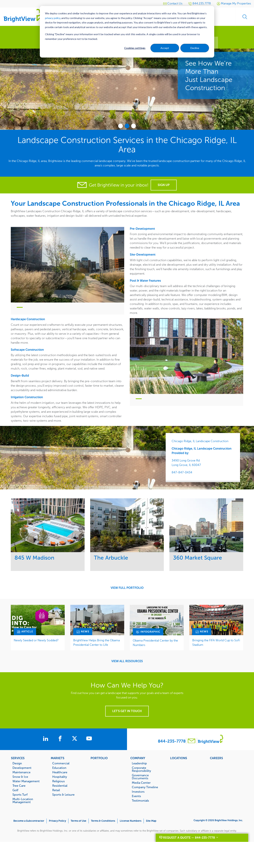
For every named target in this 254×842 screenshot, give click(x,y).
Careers (216, 758)
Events (136, 796)
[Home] (22, 15)
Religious (58, 781)
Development (21, 767)
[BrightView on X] (75, 739)
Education (59, 767)
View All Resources (127, 661)
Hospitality (59, 776)
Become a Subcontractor (28, 820)
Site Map (151, 820)
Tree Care (18, 785)
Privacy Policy (57, 820)
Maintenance (21, 772)
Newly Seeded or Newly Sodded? (36, 640)
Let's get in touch (127, 711)
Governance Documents (140, 776)
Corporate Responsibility (141, 769)
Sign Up (164, 185)
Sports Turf (20, 794)
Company (137, 758)
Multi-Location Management (22, 800)
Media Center (141, 782)
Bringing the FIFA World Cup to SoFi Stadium (216, 643)
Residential (59, 785)
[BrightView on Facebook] (60, 739)
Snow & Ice (20, 776)
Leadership (139, 763)
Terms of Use (78, 820)
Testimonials (140, 800)
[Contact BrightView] (191, 741)
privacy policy (52, 18)
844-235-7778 (172, 741)
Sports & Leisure (63, 794)
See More (48, 525)
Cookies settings (134, 48)
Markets (57, 758)
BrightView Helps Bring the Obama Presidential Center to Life (96, 643)
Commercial (60, 763)
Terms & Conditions (103, 820)
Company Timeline (145, 787)
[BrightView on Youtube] (89, 739)
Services (18, 758)
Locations (178, 758)
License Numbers (130, 820)
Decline (194, 48)
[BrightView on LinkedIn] (46, 739)
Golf (15, 790)
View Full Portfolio (127, 587)
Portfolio (99, 758)
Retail (56, 790)
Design (17, 763)
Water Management (26, 781)
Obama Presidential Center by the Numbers (155, 643)
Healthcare (59, 772)
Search (244, 16)
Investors (138, 791)
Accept (164, 48)
